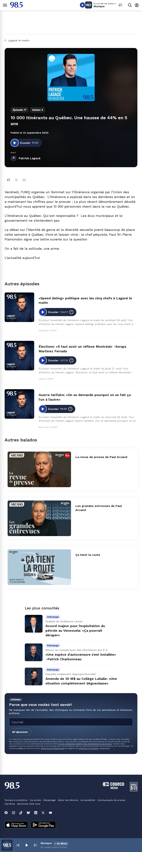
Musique (99, 6)
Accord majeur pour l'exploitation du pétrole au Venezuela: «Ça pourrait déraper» (75, 630)
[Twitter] (16, 180)
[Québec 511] (133, 790)
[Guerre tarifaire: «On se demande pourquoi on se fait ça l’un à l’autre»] (19, 404)
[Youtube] (50, 812)
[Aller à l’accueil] (16, 6)
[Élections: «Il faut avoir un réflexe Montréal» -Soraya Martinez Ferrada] (19, 355)
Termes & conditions (16, 800)
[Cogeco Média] (113, 788)
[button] (17, 845)
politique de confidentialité (52, 748)
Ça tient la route (87, 555)
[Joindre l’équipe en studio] (120, 5)
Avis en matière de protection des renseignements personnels (85, 744)
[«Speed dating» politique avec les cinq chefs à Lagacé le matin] (19, 307)
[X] (43, 812)
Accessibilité (88, 800)
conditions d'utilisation (89, 748)
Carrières (10, 804)
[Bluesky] (28, 812)
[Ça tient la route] (39, 567)
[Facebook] (8, 180)
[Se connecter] (136, 5)
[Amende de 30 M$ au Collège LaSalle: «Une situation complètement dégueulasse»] (34, 676)
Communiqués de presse (111, 800)
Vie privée (35, 800)
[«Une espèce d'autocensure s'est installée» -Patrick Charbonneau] (34, 652)
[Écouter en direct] (82, 5)
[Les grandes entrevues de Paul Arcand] (39, 518)
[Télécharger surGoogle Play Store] (43, 825)
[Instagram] (13, 812)
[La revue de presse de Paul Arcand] (39, 469)
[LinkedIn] (35, 812)
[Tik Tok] (20, 812)
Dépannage (49, 800)
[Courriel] (24, 180)
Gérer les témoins (68, 800)
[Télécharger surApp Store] (16, 825)
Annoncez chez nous (28, 804)
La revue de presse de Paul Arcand (101, 457)
